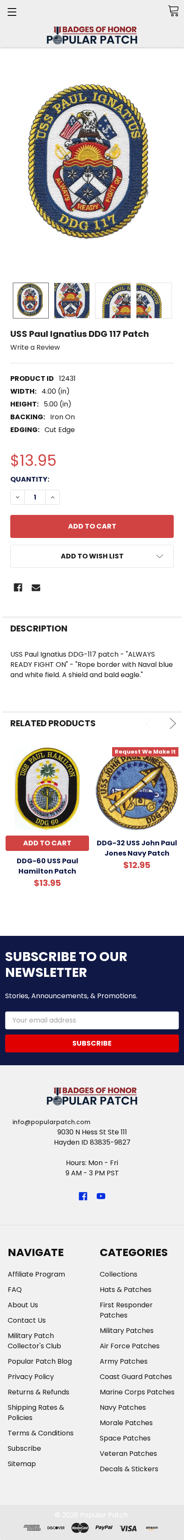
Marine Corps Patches (137, 1392)
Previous (149, 723)
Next (170, 723)
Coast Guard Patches (136, 1377)
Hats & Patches (125, 1290)
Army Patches (124, 1361)
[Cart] (173, 11)
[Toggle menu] (12, 11)
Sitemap (22, 1464)
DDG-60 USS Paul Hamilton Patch (47, 866)
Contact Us (27, 1320)
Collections (118, 1274)
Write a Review (35, 347)
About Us (23, 1305)
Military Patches (127, 1330)
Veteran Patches (128, 1453)
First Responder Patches (126, 1310)
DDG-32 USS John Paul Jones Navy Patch (137, 848)
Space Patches (125, 1438)
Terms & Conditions (41, 1433)
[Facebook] (18, 587)
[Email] (36, 587)
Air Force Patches (130, 1346)
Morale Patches (126, 1423)
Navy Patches (123, 1407)
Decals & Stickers (129, 1469)
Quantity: (29, 479)
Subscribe (24, 1448)
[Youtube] (101, 1196)
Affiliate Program (36, 1274)
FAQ (15, 1290)
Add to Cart (47, 843)
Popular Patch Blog (40, 1361)
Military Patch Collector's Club (34, 1341)
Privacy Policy (31, 1377)
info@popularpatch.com (51, 1122)
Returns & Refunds (38, 1392)
